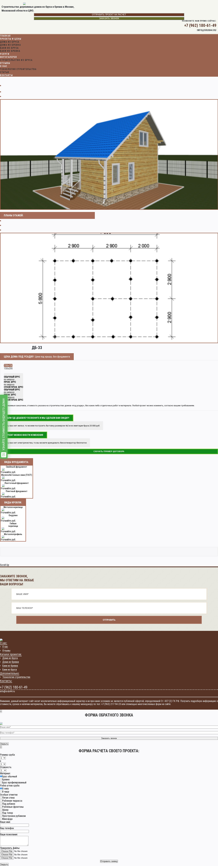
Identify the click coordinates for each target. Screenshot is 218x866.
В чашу (5, 791)
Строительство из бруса (16, 60)
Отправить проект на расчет (109, 14)
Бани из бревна (10, 51)
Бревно (6, 779)
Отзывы (5, 63)
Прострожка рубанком (14, 815)
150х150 (8, 365)
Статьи (4, 72)
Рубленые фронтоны (13, 806)
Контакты (6, 75)
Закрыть (4, 744)
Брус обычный (9, 776)
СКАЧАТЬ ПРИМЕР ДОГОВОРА (109, 451)
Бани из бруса (9, 48)
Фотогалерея (8, 57)
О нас (3, 66)
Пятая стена (8, 797)
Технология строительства (18, 69)
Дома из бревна (10, 45)
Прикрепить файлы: (10, 848)
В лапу (5, 788)
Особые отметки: (9, 794)
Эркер (5, 809)
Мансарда (7, 818)
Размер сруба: (7, 754)
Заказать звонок (109, 18)
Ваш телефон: (7, 828)
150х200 (8, 368)
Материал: (5, 773)
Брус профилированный (14, 782)
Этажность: (6, 767)
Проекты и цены (10, 39)
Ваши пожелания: (9, 834)
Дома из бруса (9, 42)
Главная (5, 36)
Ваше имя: (5, 822)
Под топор (7, 812)
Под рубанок (8, 803)
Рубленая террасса (12, 800)
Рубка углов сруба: (10, 785)
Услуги (4, 54)
